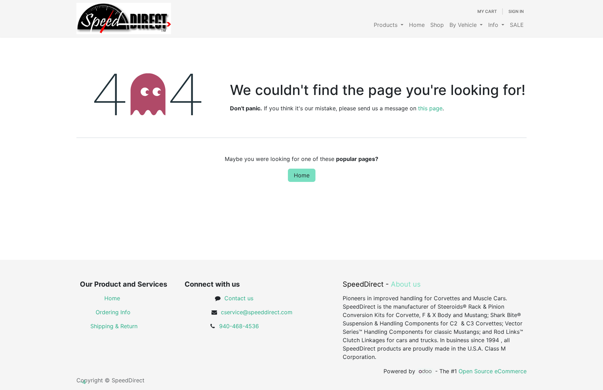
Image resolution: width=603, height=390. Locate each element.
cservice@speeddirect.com (256, 312)
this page (430, 108)
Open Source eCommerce (493, 371)
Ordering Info (113, 312)
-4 (83, 381)
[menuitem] (388, 25)
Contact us (238, 298)
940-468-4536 (239, 326)
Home (302, 175)
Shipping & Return (113, 326)
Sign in (516, 11)
